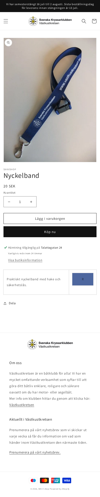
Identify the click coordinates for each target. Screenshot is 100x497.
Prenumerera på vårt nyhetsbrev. (35, 452)
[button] (6, 21)
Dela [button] (12, 303)
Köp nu (50, 232)
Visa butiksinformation (25, 260)
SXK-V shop (43, 488)
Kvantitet (9, 193)
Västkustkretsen (21, 404)
